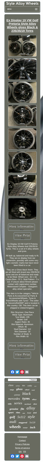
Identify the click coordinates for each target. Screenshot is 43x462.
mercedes (14, 398)
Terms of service (22, 448)
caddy (29, 386)
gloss (19, 389)
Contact (22, 440)
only (10, 404)
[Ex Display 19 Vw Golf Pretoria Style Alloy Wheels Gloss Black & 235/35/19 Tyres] (22, 46)
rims (18, 412)
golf (12, 417)
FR (24, 452)
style (31, 416)
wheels (15, 426)
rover (25, 427)
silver (35, 404)
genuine (14, 408)
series (18, 403)
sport (11, 412)
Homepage (22, 437)
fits (22, 408)
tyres (26, 398)
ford (35, 413)
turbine (18, 386)
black (26, 393)
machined (27, 404)
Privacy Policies (22, 444)
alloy (31, 408)
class (10, 385)
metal (33, 390)
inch (32, 427)
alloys (34, 399)
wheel (27, 390)
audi (12, 422)
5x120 (32, 422)
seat (35, 386)
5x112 (21, 417)
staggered (23, 422)
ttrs (23, 385)
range (12, 390)
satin (23, 413)
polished (17, 395)
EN (20, 452)
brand (29, 413)
